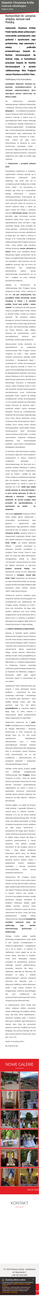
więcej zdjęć (33, 1189)
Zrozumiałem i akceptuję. (10, 1292)
